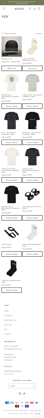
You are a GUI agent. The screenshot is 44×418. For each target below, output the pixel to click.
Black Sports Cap (7, 59)
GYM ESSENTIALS (10, 320)
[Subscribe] (33, 386)
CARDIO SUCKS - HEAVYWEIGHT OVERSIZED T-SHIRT (32, 95)
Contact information (35, 410)
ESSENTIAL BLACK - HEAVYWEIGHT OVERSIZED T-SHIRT (11, 208)
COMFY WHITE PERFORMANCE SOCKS (31, 245)
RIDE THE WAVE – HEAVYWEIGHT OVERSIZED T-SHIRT (11, 96)
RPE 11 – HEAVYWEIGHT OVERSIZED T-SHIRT (9, 133)
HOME (6, 311)
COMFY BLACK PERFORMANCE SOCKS (11, 281)
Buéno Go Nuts (11, 410)
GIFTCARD (8, 325)
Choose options (12, 106)
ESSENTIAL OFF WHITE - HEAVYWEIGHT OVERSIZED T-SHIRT (11, 170)
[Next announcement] (40, 2)
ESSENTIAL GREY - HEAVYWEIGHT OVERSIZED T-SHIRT (31, 170)
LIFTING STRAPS (7, 244)
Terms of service (13, 413)
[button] (4, 8)
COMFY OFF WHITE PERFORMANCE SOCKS (29, 59)
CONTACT (7, 334)
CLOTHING (8, 315)
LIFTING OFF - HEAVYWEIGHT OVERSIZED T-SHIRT (31, 133)
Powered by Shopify (22, 410)
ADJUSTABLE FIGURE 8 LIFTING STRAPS (32, 207)
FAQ (5, 329)
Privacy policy (24, 413)
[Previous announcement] (4, 2)
